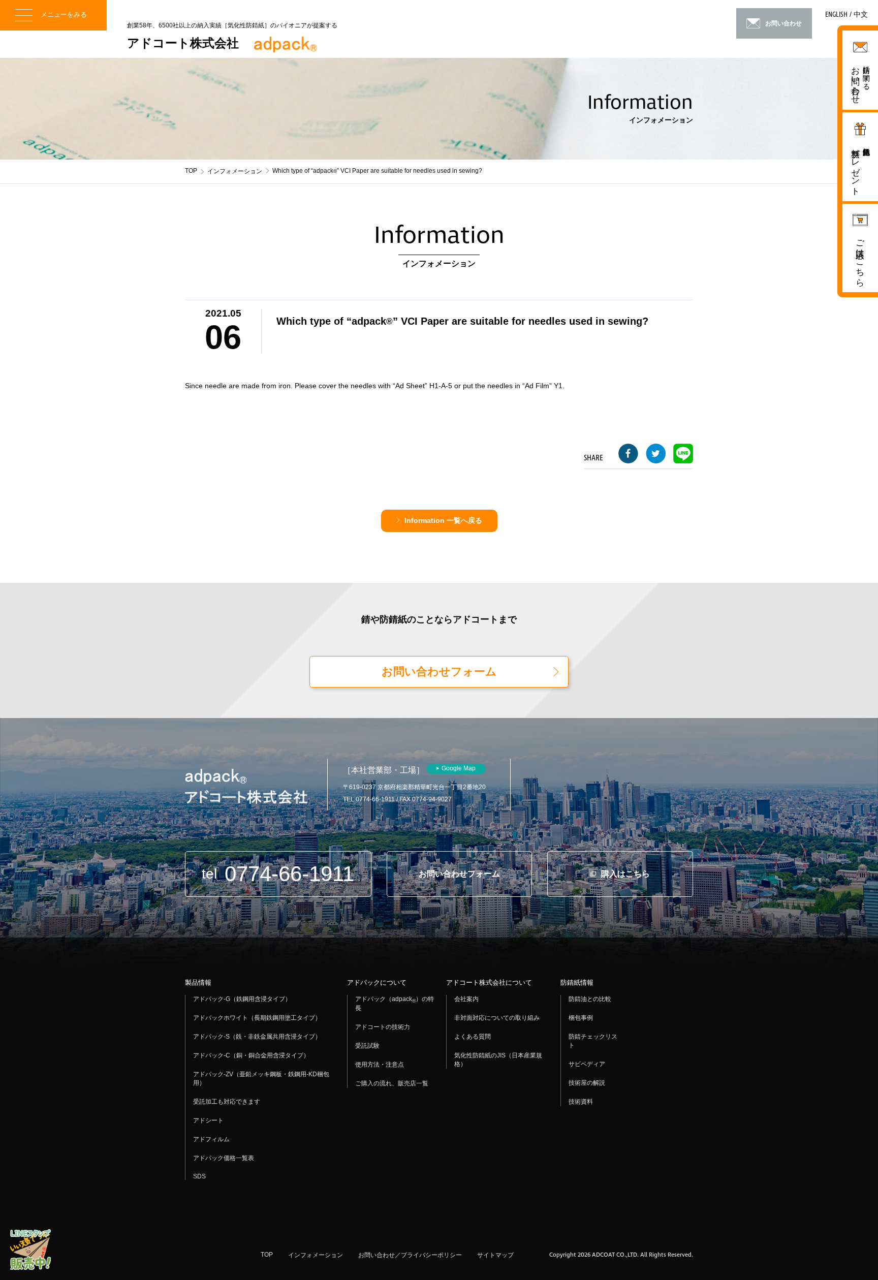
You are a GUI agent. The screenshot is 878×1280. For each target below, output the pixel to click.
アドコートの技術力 (382, 1027)
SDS (199, 1176)
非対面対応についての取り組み (497, 1017)
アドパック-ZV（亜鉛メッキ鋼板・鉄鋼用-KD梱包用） (261, 1078)
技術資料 (581, 1101)
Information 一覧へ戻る (443, 520)
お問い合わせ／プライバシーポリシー (410, 1255)
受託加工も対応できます (226, 1101)
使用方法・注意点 (379, 1064)
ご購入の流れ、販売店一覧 (391, 1083)
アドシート (208, 1120)
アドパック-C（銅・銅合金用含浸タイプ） (251, 1055)
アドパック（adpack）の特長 (394, 1003)
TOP (191, 170)
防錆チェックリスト (593, 1041)
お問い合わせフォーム (439, 671)
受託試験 (367, 1045)
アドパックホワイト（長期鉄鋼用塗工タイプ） (257, 1017)
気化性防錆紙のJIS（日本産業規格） (498, 1060)
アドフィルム (211, 1139)
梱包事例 (581, 1017)
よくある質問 (472, 1036)
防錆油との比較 (590, 999)
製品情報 (198, 982)
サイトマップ (495, 1255)
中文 (861, 14)
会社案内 (466, 999)
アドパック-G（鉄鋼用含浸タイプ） (242, 999)
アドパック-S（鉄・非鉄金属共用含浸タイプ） (257, 1036)
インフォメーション (234, 171)
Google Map (459, 768)
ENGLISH (836, 14)
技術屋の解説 (587, 1082)
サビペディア (587, 1064)
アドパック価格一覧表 (223, 1158)
